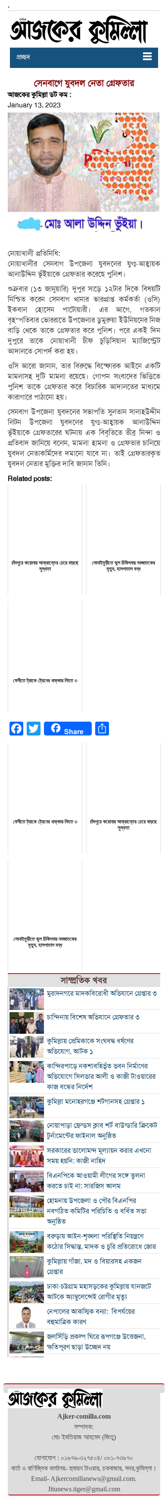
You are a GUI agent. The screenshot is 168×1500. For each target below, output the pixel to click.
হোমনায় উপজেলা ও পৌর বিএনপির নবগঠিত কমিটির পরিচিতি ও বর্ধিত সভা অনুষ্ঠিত (96, 1211)
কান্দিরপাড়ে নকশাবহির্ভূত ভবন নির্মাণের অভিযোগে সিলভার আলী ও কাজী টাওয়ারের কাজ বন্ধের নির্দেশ (101, 1076)
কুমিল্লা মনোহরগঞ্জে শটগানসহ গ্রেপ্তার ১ (96, 1101)
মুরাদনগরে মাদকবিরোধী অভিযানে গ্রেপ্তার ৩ (102, 993)
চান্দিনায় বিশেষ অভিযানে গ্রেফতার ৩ (93, 1017)
